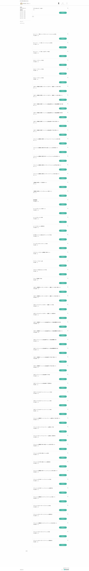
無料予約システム (66, 568)
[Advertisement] (50, 24)
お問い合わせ (22, 23)
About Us (21, 21)
